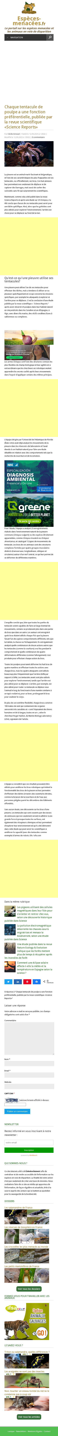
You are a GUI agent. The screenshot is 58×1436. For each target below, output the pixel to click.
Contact (47, 1431)
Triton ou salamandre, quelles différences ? (27, 1352)
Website (7, 1082)
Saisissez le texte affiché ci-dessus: (34, 1100)
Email (6, 1071)
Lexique (11, 1431)
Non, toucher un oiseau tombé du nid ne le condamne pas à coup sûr (26, 1393)
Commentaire (10, 1020)
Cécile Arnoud (14, 134)
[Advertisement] (29, 71)
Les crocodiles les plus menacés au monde (26, 1246)
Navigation (16, 37)
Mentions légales (35, 1431)
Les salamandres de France (18, 1207)
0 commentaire (38, 137)
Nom (6, 1059)
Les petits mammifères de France (21, 1266)
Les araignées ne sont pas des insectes (24, 1371)
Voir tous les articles (29, 1417)
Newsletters (21, 1431)
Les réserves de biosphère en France (23, 1227)
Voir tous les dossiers (29, 1289)
